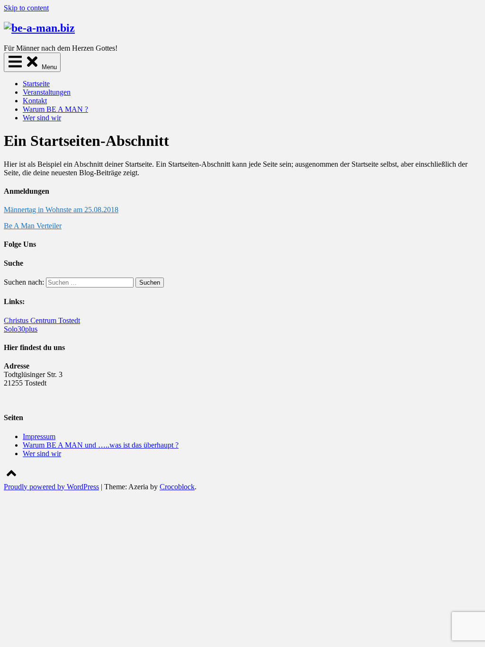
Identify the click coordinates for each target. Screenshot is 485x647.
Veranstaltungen (47, 92)
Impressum (39, 436)
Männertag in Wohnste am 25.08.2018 (61, 210)
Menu (48, 67)
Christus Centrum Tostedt (42, 320)
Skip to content (26, 8)
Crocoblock (177, 487)
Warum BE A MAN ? (55, 109)
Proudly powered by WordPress (51, 487)
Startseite (36, 84)
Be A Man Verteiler (33, 226)
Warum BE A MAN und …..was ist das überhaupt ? (101, 445)
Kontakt (35, 101)
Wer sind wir (42, 118)
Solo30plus (20, 329)
